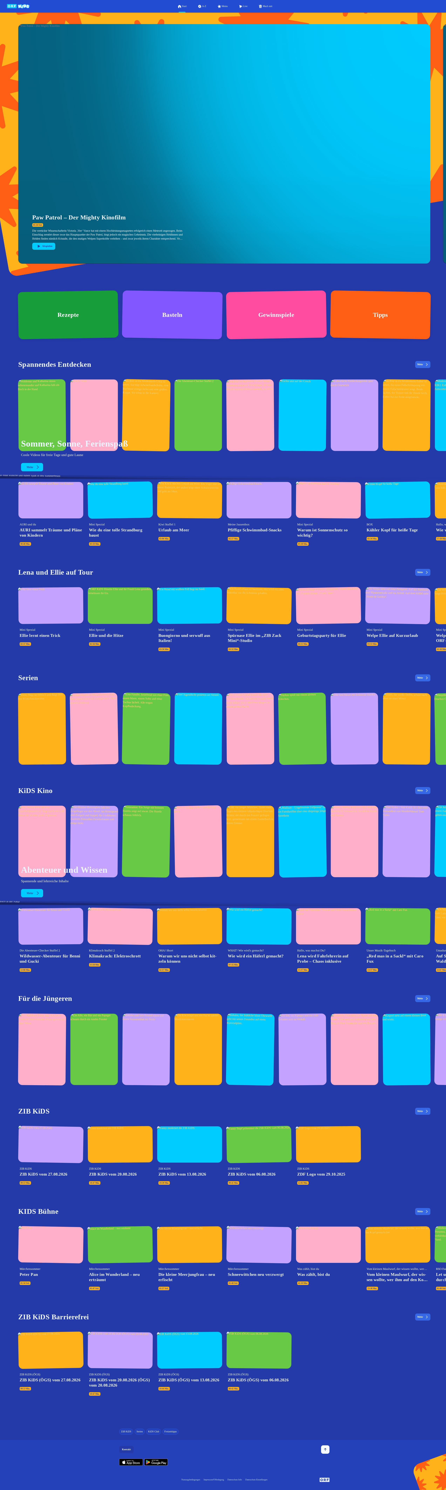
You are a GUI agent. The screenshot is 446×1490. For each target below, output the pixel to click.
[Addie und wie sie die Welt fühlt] (94, 729)
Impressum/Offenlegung (214, 1479)
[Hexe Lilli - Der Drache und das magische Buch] (250, 841)
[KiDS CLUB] (302, 415)
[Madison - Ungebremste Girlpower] (302, 841)
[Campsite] (198, 729)
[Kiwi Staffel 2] (198, 1049)
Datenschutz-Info (234, 1479)
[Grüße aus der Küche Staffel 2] (354, 415)
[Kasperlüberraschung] (406, 1049)
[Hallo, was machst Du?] (146, 415)
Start (184, 6)
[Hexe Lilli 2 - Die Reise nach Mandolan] (198, 841)
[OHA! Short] (94, 415)
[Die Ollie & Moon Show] (354, 729)
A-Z (204, 6)
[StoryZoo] (94, 1049)
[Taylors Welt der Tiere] (302, 729)
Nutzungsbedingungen (190, 1479)
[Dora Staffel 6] (42, 1049)
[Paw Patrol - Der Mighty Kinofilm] (42, 841)
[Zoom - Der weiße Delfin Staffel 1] (406, 729)
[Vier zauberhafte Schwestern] (354, 841)
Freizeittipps (170, 1431)
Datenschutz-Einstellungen (256, 1479)
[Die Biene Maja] (42, 729)
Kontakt (126, 1449)
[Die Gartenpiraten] (250, 415)
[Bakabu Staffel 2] (146, 1049)
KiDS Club (153, 1431)
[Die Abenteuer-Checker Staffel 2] (198, 415)
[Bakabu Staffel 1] (250, 1049)
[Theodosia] (146, 729)
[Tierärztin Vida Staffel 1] (354, 1049)
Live (245, 6)
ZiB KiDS (126, 1431)
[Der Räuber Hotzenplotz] (94, 841)
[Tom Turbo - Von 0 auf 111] (406, 841)
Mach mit (267, 6)
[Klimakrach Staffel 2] (42, 415)
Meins (225, 6)
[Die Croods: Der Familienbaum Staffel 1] (250, 729)
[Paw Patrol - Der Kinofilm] (146, 841)
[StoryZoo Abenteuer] (302, 1049)
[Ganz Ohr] (406, 415)
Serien (140, 1431)
